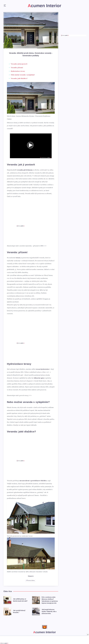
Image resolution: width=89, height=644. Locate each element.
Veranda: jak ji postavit (19, 64)
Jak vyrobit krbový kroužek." (19, 611)
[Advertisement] (30, 213)
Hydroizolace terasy (18, 71)
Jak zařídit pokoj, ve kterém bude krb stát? (20, 600)
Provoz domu (31, 580)
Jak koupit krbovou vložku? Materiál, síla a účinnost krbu (49, 611)
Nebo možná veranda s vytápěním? (23, 75)
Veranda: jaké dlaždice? (19, 78)
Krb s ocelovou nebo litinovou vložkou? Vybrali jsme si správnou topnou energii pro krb (50, 600)
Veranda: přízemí (17, 67)
